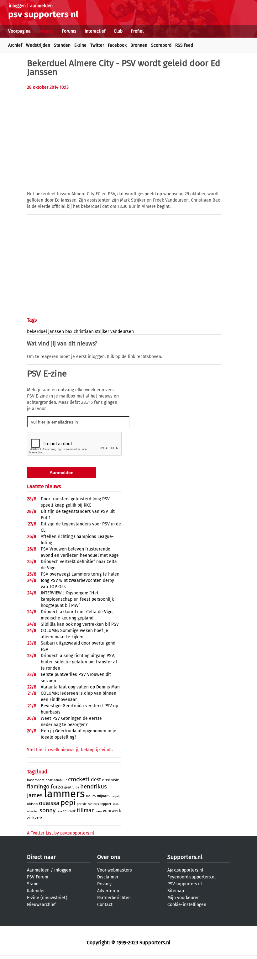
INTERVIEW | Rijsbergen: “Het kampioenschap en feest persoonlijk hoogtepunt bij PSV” (77, 599)
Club (118, 31)
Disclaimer (107, 877)
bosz (49, 780)
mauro (91, 796)
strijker (102, 331)
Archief (15, 45)
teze (59, 811)
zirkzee (34, 817)
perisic (82, 804)
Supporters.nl (184, 857)
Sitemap (175, 890)
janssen (56, 331)
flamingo (38, 786)
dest (96, 779)
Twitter (97, 45)
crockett (79, 779)
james (35, 795)
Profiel (137, 31)
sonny (47, 810)
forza (57, 786)
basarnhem (35, 780)
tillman (86, 810)
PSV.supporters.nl (184, 884)
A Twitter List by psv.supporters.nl (60, 833)
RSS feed (184, 45)
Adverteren (108, 890)
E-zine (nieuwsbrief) (47, 897)
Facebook (117, 45)
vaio (99, 811)
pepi (68, 802)
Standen (62, 45)
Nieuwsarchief (41, 904)
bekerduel (37, 331)
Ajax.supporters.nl (185, 870)
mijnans (103, 796)
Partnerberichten (114, 897)
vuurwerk (112, 811)
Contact (105, 904)
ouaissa (49, 803)
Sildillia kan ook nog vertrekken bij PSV (80, 624)
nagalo (116, 796)
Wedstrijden (38, 45)
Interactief (95, 31)
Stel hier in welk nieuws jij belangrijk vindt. (70, 749)
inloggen (17, 5)
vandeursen (122, 331)
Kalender (36, 890)
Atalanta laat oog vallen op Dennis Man (80, 687)
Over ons (108, 857)
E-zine (80, 45)
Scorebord (161, 45)
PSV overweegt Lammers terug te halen (80, 574)
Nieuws (46, 31)
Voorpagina (19, 31)
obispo (32, 804)
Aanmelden (38, 870)
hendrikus (93, 786)
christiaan (84, 331)
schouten (32, 811)
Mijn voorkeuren (183, 897)
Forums (69, 31)
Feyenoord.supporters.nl (191, 877)
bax (68, 331)
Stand (33, 884)
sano (115, 804)
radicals (93, 804)
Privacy (104, 884)
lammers (64, 794)
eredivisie (110, 780)
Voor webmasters (114, 870)
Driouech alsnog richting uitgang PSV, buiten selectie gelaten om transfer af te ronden (79, 662)
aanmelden (41, 5)
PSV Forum (37, 877)
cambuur (60, 780)
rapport (105, 804)
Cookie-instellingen (186, 904)
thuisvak (69, 811)
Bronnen (138, 45)
